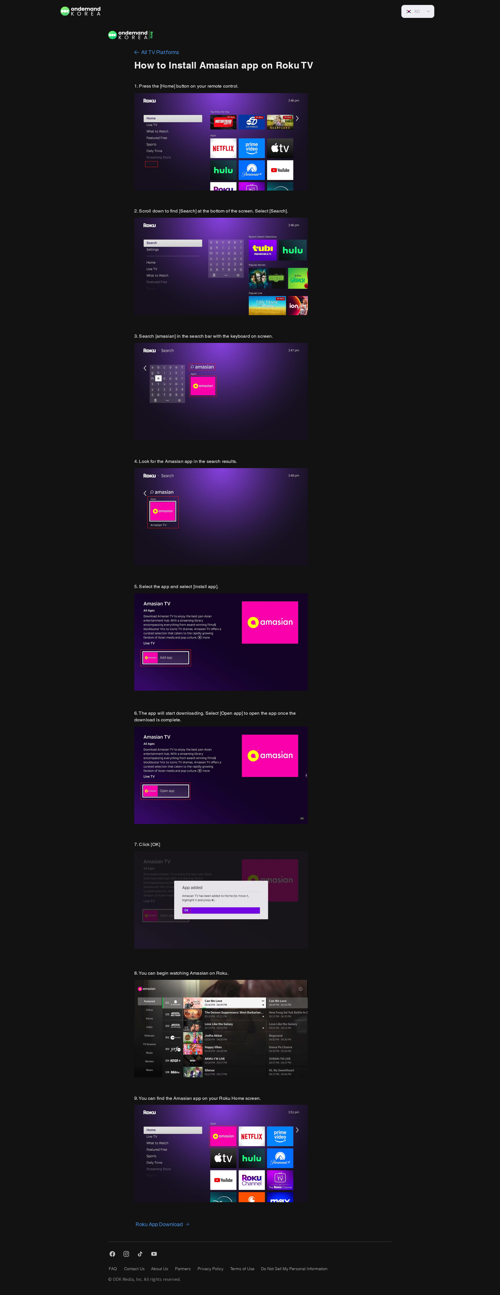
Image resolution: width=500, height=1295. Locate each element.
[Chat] (136, 52)
